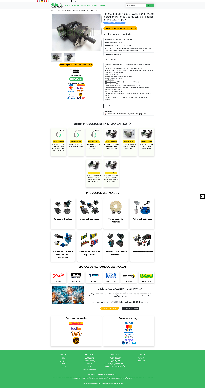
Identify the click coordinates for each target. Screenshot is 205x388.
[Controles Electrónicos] (142, 240)
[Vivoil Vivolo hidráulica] (146, 275)
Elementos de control (89, 361)
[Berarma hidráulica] (129, 275)
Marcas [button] (67, 5)
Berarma (129, 282)
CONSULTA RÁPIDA (58, 141)
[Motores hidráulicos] (89, 207)
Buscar (150, 5)
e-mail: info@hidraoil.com (109, 308)
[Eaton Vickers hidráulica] (111, 275)
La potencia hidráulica (115, 357)
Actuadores (89, 363)
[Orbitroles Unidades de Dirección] (115, 240)
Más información (110, 106)
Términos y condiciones (118, 383)
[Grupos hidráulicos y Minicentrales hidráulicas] (63, 240)
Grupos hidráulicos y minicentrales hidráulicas (115, 366)
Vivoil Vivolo (146, 282)
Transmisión (89, 366)
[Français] (39, 1)
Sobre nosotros (141, 357)
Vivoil (63, 363)
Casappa (64, 366)
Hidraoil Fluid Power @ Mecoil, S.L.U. (107, 374)
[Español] (44, 1)
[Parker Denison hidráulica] (76, 275)
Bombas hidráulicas (62, 219)
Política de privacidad (100, 383)
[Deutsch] (42, 1)
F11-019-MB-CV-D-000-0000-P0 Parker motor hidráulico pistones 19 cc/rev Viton (111, 146)
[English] (37, 1)
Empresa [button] (94, 5)
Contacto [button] (102, 5)
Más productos (89, 368)
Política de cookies (109, 383)
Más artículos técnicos (115, 368)
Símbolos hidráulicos (115, 358)
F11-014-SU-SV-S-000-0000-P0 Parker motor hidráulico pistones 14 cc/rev (146, 146)
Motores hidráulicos (66, 10)
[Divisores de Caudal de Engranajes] (89, 240)
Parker (91, 10)
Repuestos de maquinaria (89, 369)
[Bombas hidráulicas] (63, 207)
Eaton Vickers (111, 282)
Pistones (75, 10)
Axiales (80, 10)
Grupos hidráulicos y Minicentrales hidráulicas (63, 254)
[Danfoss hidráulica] (58, 275)
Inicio (52, 10)
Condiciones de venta (86, 383)
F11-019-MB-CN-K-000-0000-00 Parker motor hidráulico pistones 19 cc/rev (129, 146)
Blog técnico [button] (85, 5)
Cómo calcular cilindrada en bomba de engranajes (115, 365)
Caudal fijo (85, 10)
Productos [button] (75, 5)
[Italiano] (48, 1)
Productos (57, 10)
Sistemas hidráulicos (89, 360)
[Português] (46, 1)
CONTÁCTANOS (76, 79)
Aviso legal (93, 383)
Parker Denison (76, 282)
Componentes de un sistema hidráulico (115, 363)
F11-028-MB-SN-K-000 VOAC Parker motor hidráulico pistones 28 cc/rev (93, 146)
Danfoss (58, 282)
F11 (96, 10)
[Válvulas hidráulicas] (142, 207)
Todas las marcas (64, 368)
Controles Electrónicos (142, 251)
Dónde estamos (141, 360)
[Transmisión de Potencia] (115, 207)
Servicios (141, 358)
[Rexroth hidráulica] (94, 275)
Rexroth (94, 282)
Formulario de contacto (131, 308)
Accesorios (89, 365)
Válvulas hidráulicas (142, 219)
